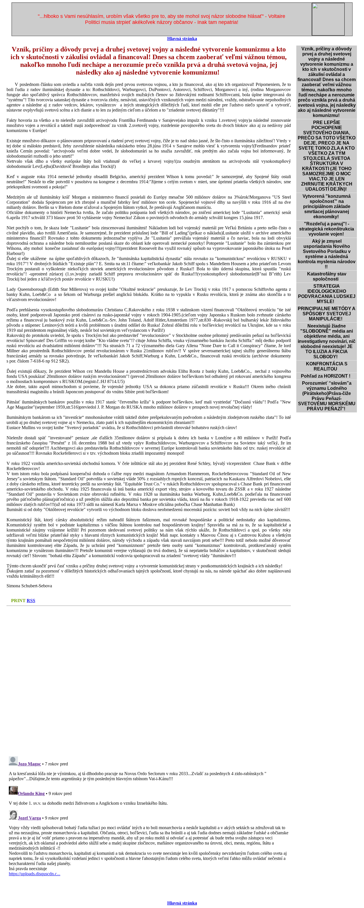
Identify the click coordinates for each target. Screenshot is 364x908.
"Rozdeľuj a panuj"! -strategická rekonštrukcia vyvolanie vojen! (326, 228)
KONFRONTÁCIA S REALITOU (327, 366)
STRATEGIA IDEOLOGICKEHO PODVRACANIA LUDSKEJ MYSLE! (326, 294)
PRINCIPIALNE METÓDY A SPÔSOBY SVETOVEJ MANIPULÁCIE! (326, 313)
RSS (31, 600)
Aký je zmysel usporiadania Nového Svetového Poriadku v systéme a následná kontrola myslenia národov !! (326, 254)
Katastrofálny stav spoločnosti (326, 276)
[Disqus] (149, 679)
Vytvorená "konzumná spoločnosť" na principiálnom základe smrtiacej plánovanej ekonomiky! (327, 206)
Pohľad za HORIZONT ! (327, 376)
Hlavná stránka (182, 38)
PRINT (18, 600)
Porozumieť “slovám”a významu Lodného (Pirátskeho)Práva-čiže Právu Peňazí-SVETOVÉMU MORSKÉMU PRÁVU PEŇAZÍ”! (326, 396)
